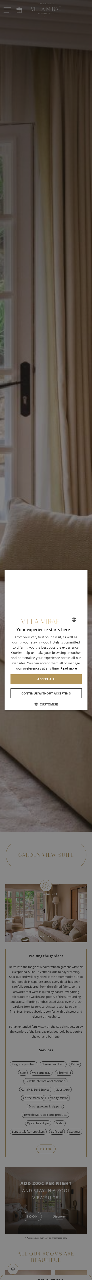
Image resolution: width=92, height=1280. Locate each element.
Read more (68, 668)
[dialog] (46, 640)
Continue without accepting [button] (46, 693)
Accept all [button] (46, 679)
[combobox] (73, 619)
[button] (46, 704)
